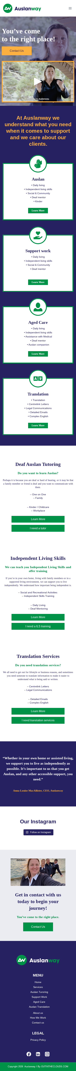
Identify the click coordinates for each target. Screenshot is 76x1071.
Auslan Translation (39, 1006)
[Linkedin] (38, 1054)
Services (38, 987)
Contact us (38, 1022)
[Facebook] (28, 1054)
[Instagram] (47, 1054)
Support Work (39, 996)
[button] (38, 81)
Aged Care (39, 1001)
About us (38, 1013)
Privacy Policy (38, 1039)
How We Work (38, 1017)
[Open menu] (70, 8)
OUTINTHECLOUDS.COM (54, 1066)
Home (38, 982)
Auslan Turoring (39, 992)
